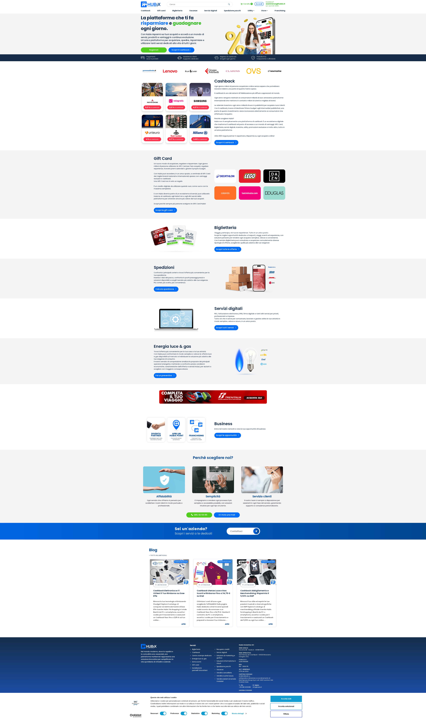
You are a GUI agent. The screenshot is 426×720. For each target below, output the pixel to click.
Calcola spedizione (164, 289)
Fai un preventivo (163, 375)
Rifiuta (286, 714)
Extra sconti (196, 662)
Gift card (161, 10)
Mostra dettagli (238, 713)
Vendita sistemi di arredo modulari (226, 680)
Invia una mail (228, 515)
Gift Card (163, 158)
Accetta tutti (286, 699)
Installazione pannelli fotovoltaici (199, 669)
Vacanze (193, 10)
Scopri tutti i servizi (225, 327)
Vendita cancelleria (224, 673)
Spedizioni (164, 267)
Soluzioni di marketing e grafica (226, 656)
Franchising (280, 10)
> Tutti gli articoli (158, 555)
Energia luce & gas (172, 346)
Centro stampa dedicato (202, 655)
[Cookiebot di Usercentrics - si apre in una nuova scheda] (135, 715)
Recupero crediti (223, 649)
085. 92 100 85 (200, 515)
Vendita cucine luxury (225, 676)
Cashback (145, 10)
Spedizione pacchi (232, 10)
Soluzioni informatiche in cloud (226, 662)
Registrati (153, 50)
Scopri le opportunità (226, 435)
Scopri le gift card (164, 210)
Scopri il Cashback (180, 50)
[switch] (184, 713)
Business (223, 424)
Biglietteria (177, 10)
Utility (250, 10)
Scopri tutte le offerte (226, 249)
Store (263, 10)
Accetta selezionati (286, 706)
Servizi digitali (210, 10)
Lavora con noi (245, 690)
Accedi (259, 4)
